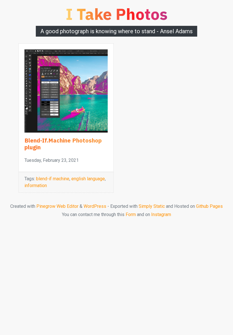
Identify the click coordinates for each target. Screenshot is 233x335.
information (35, 185)
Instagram (161, 214)
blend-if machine (52, 178)
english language (88, 178)
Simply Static (152, 206)
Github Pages (209, 206)
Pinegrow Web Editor (57, 206)
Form (131, 214)
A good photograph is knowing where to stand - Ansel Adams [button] (116, 31)
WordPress (95, 206)
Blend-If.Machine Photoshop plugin (63, 144)
